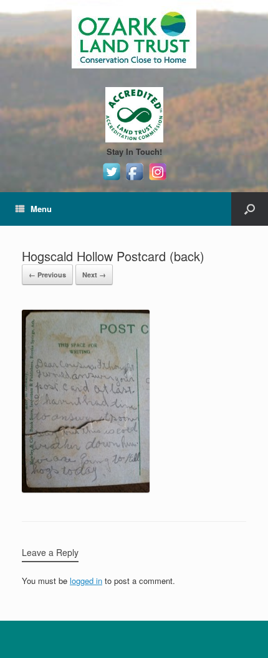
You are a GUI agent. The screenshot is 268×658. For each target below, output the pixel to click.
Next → (94, 274)
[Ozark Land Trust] (134, 37)
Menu (41, 209)
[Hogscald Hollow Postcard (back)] (86, 489)
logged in (86, 580)
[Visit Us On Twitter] (111, 179)
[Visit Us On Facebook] (134, 179)
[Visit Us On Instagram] (157, 179)
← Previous (47, 274)
